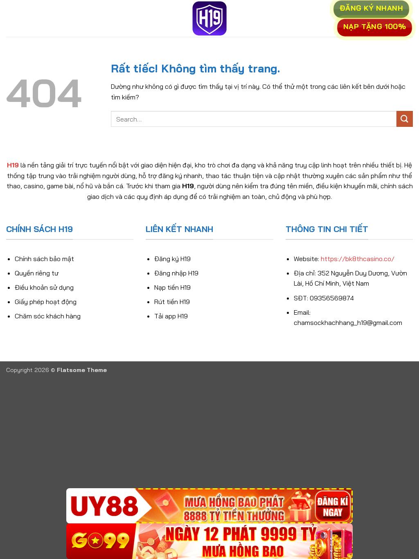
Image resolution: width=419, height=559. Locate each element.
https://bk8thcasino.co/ (357, 259)
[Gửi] (404, 119)
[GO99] (209, 541)
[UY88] (209, 506)
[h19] (209, 18)
